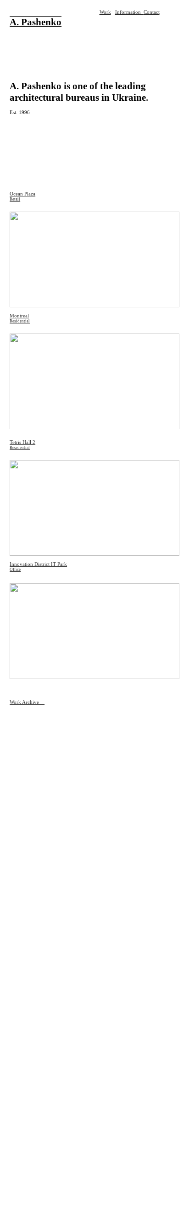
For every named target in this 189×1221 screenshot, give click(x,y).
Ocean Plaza (22, 193)
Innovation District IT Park (38, 564)
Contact (152, 12)
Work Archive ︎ (27, 702)
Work (105, 12)
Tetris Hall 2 (22, 442)
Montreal (19, 315)
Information (129, 12)
